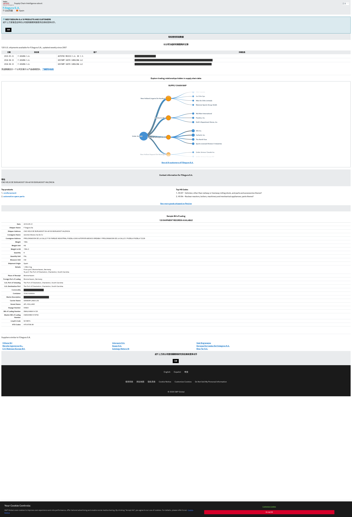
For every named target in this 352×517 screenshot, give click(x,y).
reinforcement (9, 193)
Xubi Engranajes (203, 343)
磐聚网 (8, 3)
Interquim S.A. (118, 343)
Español (177, 372)
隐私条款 (151, 382)
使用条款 (129, 382)
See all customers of (177, 163)
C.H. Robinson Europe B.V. (13, 349)
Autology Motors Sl (120, 349)
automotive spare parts (13, 197)
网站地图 (140, 382)
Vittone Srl (7, 343)
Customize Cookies (183, 382)
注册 (8, 30)
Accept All (269, 512)
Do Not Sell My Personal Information (211, 382)
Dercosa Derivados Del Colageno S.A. (213, 346)
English (167, 372)
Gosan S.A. (117, 346)
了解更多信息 (48, 69)
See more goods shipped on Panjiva (176, 204)
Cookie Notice (165, 382)
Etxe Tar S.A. (202, 349)
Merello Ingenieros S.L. (12, 346)
